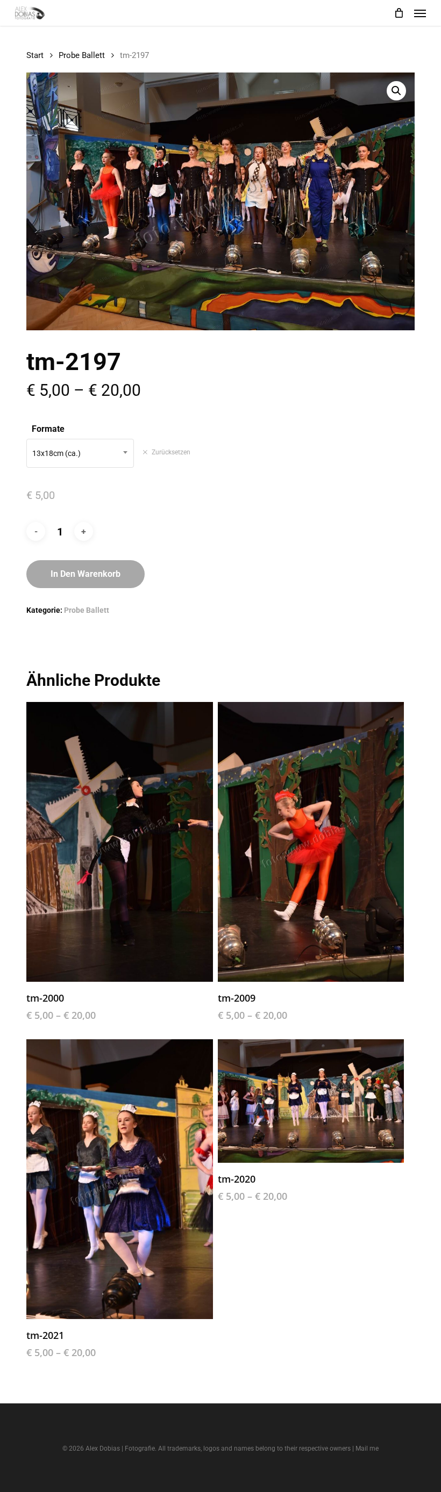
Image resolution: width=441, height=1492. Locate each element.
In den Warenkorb (85, 574)
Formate (48, 429)
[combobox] (80, 453)
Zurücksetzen (171, 452)
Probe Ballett (82, 55)
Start (35, 55)
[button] (420, 13)
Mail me (367, 1448)
